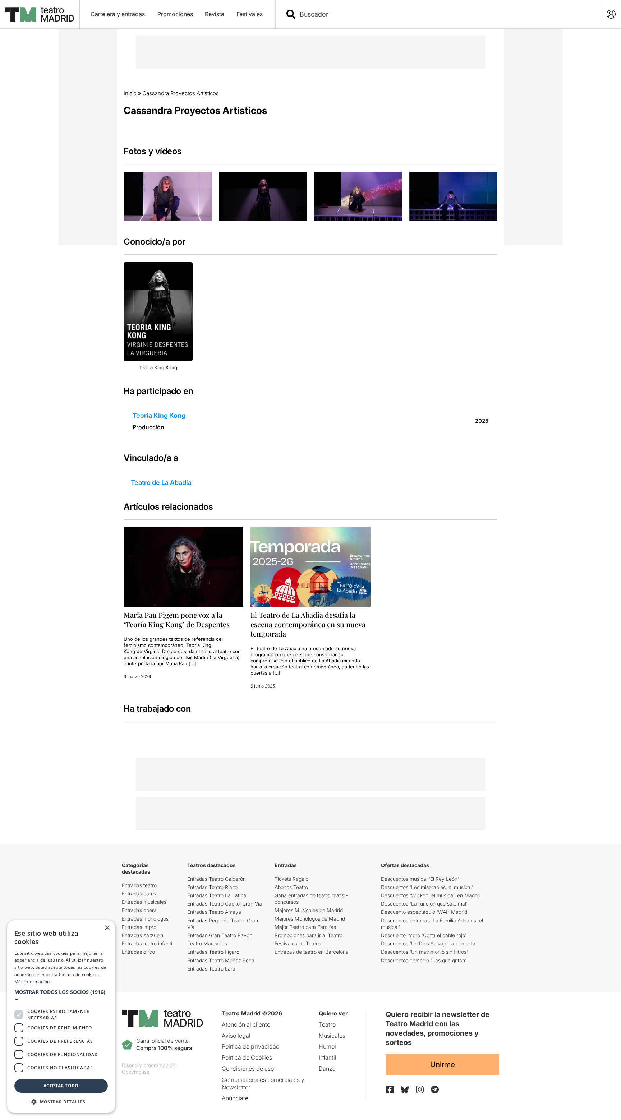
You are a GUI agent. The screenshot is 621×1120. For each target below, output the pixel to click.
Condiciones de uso (248, 1068)
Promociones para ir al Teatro (308, 935)
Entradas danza (140, 893)
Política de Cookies (247, 1057)
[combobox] (444, 14)
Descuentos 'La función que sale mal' (424, 904)
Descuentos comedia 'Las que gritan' (423, 960)
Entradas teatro (139, 885)
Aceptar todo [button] (61, 1086)
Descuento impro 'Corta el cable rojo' (423, 935)
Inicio (130, 93)
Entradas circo (138, 952)
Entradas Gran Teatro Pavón (219, 935)
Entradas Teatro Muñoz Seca (220, 960)
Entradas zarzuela (143, 935)
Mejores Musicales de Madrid (309, 910)
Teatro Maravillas (207, 943)
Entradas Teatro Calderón (216, 879)
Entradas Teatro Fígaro (213, 952)
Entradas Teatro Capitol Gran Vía (224, 904)
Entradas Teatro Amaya (214, 912)
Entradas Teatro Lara (211, 969)
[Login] (611, 14)
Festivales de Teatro (298, 943)
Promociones (175, 14)
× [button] (107, 928)
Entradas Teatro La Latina (216, 895)
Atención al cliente (246, 1024)
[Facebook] (390, 1089)
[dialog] (61, 1016)
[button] (61, 995)
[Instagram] (420, 1089)
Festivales (249, 14)
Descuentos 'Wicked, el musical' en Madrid (430, 895)
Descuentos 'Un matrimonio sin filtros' (424, 952)
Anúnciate (235, 1098)
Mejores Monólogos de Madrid (310, 919)
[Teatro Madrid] (39, 14)
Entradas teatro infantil (147, 943)
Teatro (327, 1024)
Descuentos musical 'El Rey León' (420, 879)
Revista (214, 14)
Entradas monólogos (145, 919)
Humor (328, 1046)
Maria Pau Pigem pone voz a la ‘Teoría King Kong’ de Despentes (177, 619)
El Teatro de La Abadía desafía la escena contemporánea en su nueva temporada (307, 624)
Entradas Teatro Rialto (212, 887)
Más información (32, 981)
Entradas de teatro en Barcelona (312, 952)
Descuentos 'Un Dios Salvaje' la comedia (428, 943)
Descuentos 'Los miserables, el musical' (427, 887)
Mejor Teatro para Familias (305, 927)
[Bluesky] (405, 1089)
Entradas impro (139, 927)
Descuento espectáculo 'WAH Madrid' (425, 912)
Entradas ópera (139, 910)
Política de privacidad (251, 1046)
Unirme (442, 1064)
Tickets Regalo (291, 879)
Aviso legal (236, 1035)
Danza (327, 1068)
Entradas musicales (144, 902)
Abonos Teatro (291, 887)
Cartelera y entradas (118, 14)
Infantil (327, 1057)
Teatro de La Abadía (161, 482)
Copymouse (136, 1072)
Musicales (332, 1035)
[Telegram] (435, 1089)
